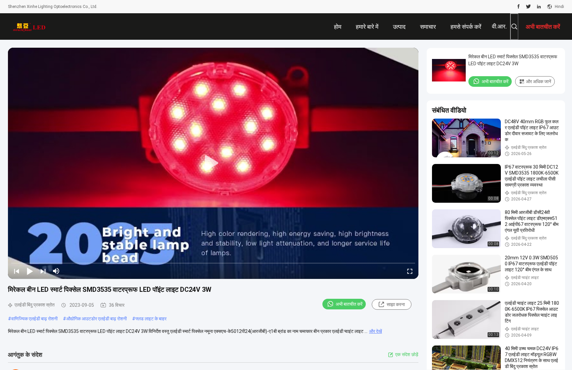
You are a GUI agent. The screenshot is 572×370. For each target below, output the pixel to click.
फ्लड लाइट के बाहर (151, 318)
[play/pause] (29, 271)
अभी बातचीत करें (349, 304)
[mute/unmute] (56, 271)
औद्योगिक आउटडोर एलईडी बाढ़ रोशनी (96, 318)
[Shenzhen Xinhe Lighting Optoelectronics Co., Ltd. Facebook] (518, 6)
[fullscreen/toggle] (409, 271)
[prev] (16, 271)
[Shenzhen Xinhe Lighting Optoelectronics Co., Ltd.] (29, 26)
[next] (43, 271)
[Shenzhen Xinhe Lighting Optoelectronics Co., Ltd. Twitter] (528, 6)
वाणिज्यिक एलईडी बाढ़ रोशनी (34, 318)
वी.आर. (499, 26)
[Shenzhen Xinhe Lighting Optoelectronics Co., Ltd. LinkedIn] (539, 6)
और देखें (375, 331)
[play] (213, 163)
